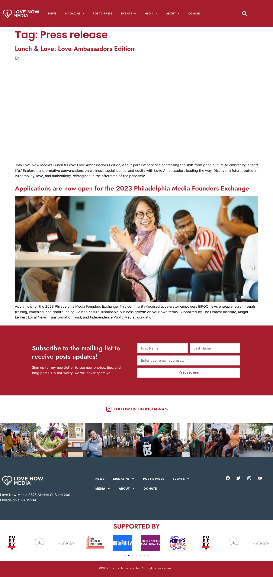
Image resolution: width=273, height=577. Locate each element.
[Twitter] (238, 478)
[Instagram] (249, 478)
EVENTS (126, 13)
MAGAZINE (72, 13)
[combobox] (252, 13)
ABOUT (171, 13)
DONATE (194, 13)
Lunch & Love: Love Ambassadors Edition (74, 48)
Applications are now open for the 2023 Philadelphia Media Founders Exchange (132, 188)
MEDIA (149, 13)
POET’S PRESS (103, 13)
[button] (125, 555)
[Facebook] (228, 478)
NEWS (52, 13)
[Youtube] (260, 478)
